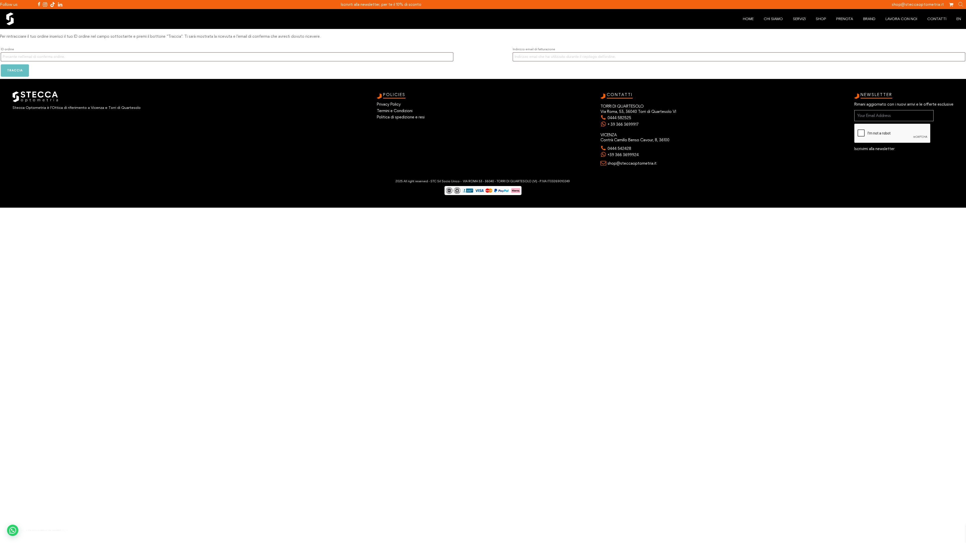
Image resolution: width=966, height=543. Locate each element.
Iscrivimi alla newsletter (874, 148)
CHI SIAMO (773, 19)
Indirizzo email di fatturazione (534, 49)
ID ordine (7, 49)
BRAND (869, 19)
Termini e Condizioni (395, 110)
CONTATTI (936, 19)
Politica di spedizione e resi (401, 117)
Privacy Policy (389, 104)
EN (958, 19)
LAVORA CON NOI (901, 19)
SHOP (821, 19)
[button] (12, 530)
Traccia (15, 70)
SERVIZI (799, 19)
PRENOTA (844, 19)
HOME (748, 19)
